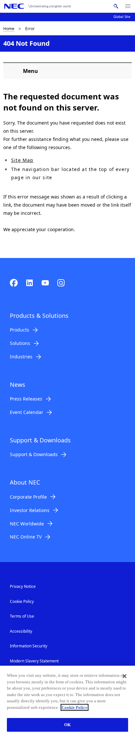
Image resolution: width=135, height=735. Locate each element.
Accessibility (21, 631)
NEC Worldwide (27, 524)
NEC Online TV (26, 537)
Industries (21, 356)
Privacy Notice (23, 586)
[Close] (124, 676)
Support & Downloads (34, 454)
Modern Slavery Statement (34, 661)
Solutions (20, 343)
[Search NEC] (116, 6)
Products (19, 330)
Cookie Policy (22, 601)
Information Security (28, 646)
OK (67, 724)
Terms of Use (22, 616)
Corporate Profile (28, 497)
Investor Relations (29, 510)
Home (8, 28)
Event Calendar (26, 412)
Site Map (22, 160)
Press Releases (26, 399)
